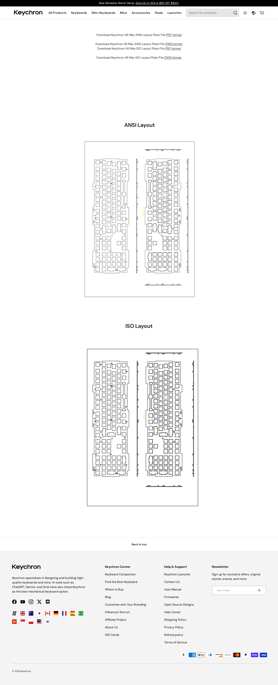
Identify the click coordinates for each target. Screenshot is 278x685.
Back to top (139, 544)
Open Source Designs (179, 605)
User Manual (172, 589)
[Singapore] (23, 622)
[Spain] (72, 613)
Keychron (26, 671)
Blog (108, 597)
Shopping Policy (175, 620)
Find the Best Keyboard (121, 582)
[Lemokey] (14, 613)
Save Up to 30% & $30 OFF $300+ (157, 3)
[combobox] (212, 13)
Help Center (172, 612)
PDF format (174, 35)
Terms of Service (175, 642)
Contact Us (172, 582)
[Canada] (47, 613)
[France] (64, 613)
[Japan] (39, 613)
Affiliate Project (115, 620)
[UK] (23, 613)
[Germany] (56, 613)
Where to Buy (114, 589)
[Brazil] (81, 613)
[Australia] (31, 613)
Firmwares (171, 597)
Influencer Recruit (117, 612)
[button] (262, 13)
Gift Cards (112, 635)
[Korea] (47, 622)
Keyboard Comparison (120, 574)
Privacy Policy (173, 627)
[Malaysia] (39, 622)
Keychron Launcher (177, 574)
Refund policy (173, 635)
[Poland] (31, 622)
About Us (111, 627)
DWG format (173, 44)
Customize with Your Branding (125, 605)
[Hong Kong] (14, 622)
